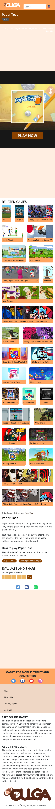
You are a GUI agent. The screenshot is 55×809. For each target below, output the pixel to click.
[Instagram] (40, 681)
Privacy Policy (11, 703)
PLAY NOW (27, 136)
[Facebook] (27, 587)
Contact (8, 710)
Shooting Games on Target (30, 561)
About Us (8, 697)
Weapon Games (9, 561)
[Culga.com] (12, 5)
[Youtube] (31, 681)
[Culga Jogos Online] (27, 793)
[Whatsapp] (36, 587)
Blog (6, 691)
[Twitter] (18, 587)
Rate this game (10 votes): (12, 573)
